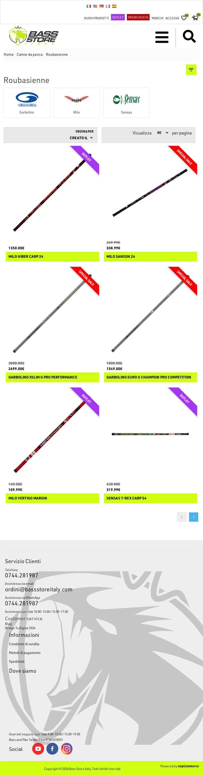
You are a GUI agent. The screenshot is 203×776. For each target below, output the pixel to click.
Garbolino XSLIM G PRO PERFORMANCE (42, 377)
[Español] (114, 6)
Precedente (181, 517)
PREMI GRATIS (138, 17)
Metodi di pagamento (24, 652)
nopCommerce (188, 766)
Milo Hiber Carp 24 (25, 256)
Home (9, 54)
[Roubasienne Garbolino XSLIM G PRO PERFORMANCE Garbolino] (53, 313)
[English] (95, 6)
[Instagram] (67, 753)
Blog (8, 623)
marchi (157, 18)
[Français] (108, 6)
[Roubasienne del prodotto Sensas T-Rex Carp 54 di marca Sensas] (151, 434)
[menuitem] (101, 623)
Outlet (118, 17)
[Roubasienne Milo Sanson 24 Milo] (151, 193)
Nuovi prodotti (96, 18)
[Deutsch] (101, 6)
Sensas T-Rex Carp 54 (126, 498)
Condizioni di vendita (24, 644)
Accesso (172, 18)
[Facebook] (52, 753)
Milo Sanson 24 (121, 256)
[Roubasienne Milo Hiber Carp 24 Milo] (53, 193)
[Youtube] (38, 753)
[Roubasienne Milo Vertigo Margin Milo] (53, 434)
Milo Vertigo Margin (27, 498)
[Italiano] (89, 6)
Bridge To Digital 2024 (20, 628)
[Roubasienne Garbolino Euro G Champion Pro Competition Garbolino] (151, 313)
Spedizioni (16, 661)
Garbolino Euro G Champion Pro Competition (149, 377)
